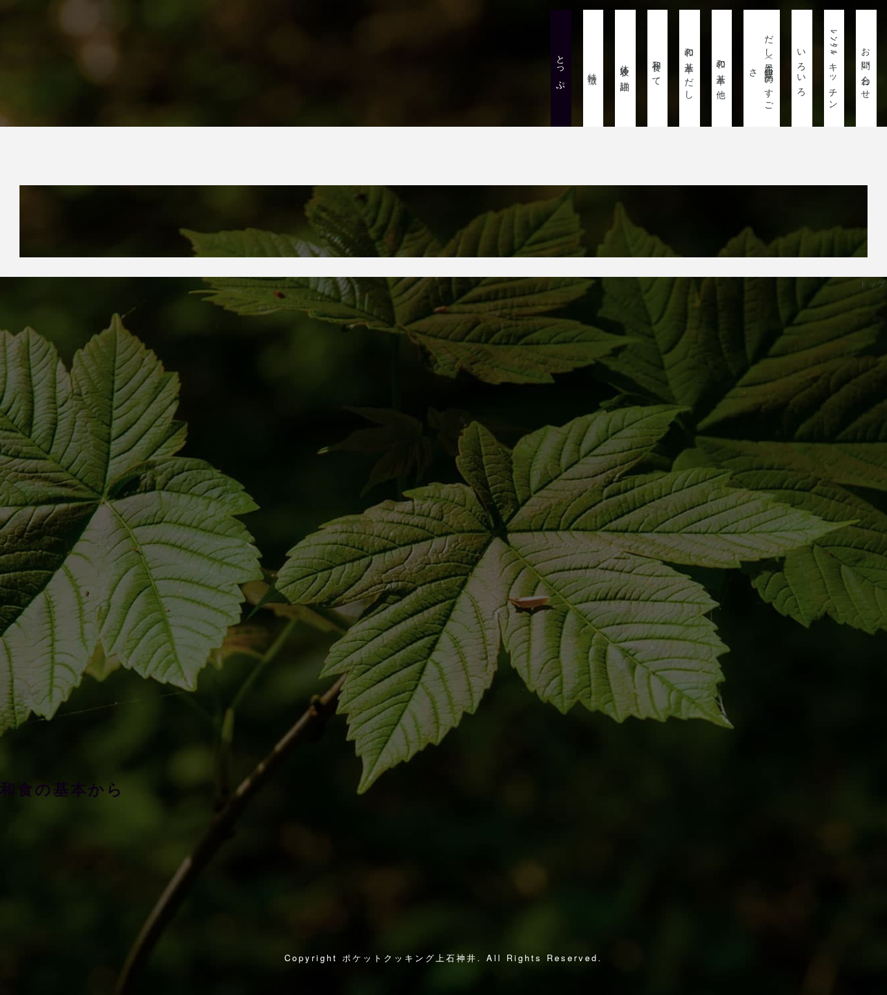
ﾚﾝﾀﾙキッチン (834, 68)
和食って (657, 68)
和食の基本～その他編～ (558, 844)
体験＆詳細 (625, 68)
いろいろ (801, 68)
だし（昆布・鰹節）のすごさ (762, 68)
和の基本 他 (722, 68)
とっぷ (561, 68)
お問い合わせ (866, 68)
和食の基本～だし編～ (88, 844)
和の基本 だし (689, 68)
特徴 (593, 68)
